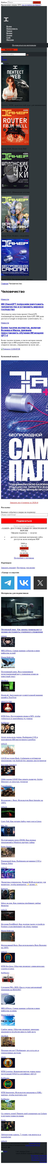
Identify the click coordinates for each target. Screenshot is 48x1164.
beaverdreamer (6, 786)
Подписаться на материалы (24, 45)
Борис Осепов (6, 846)
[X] (40, 582)
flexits (3, 1120)
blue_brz (4, 825)
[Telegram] (7, 582)
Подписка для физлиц (39, 1156)
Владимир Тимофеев (9, 765)
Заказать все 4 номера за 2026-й (24, 503)
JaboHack (4, 681)
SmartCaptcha (30, 526)
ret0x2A (4, 744)
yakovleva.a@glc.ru (32, 1145)
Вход (45, 4)
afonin (3, 1057)
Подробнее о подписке (24, 558)
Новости (5, 299)
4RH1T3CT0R (6, 702)
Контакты (43, 1162)
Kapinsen (4, 889)
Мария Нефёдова (7, 657)
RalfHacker (5, 723)
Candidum (5, 994)
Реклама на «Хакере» (39, 1160)
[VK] (24, 582)
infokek (4, 636)
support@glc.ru (34, 1143)
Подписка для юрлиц (26, 568)
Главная (4, 283)
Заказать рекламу (8, 568)
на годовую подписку (31, 5)
